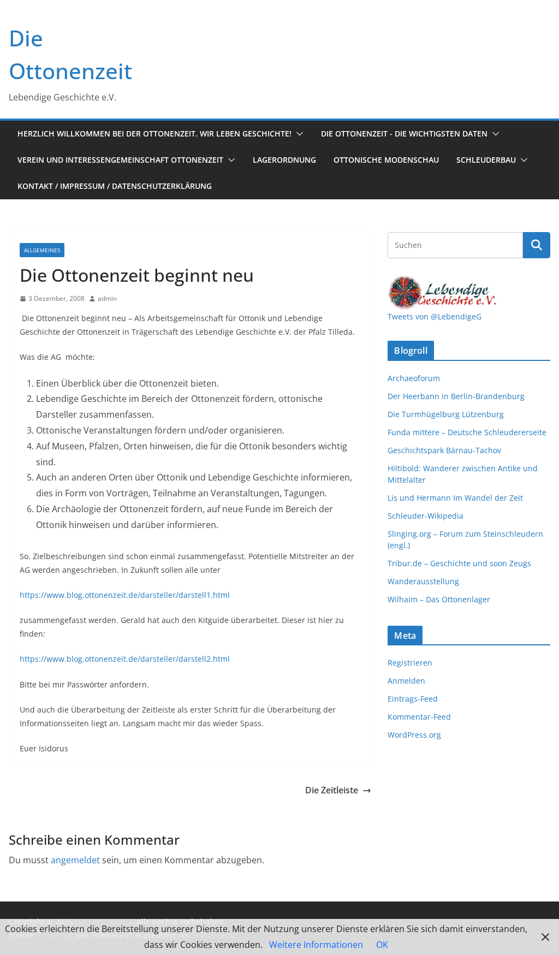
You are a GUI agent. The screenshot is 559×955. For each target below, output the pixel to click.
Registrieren (410, 662)
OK (382, 945)
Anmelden (406, 680)
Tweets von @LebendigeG (434, 316)
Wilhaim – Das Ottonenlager (439, 599)
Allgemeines (42, 250)
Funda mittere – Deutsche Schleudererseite (467, 432)
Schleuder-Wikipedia (425, 516)
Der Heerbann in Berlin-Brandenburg (456, 396)
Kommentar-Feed (419, 716)
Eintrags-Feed (413, 698)
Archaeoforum (414, 378)
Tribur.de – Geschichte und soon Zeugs (459, 563)
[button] (298, 133)
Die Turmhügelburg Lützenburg (446, 414)
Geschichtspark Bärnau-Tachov (444, 450)
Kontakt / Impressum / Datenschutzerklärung (114, 186)
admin (107, 298)
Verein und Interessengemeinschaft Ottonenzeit (120, 160)
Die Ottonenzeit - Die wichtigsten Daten (404, 133)
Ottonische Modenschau (386, 160)
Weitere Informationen (316, 945)
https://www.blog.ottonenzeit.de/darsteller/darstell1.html (125, 595)
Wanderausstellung (423, 581)
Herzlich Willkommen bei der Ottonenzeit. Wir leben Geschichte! (154, 133)
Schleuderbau (486, 160)
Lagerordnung (284, 160)
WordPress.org (414, 734)
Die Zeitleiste (331, 790)
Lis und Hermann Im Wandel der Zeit (455, 498)
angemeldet (75, 860)
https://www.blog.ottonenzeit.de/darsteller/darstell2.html (125, 659)
